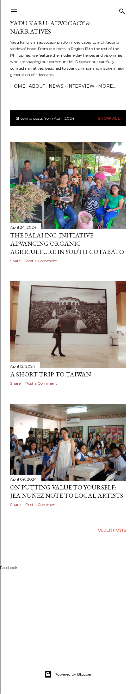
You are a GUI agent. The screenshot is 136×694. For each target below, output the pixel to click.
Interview (81, 86)
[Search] (122, 10)
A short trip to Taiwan (50, 374)
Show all (109, 118)
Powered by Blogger (73, 674)
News (56, 86)
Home (17, 86)
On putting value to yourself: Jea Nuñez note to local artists (66, 491)
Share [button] (15, 260)
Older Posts (112, 530)
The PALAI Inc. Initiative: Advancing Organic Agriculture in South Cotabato (67, 243)
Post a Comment (41, 260)
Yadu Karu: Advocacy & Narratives (50, 27)
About (37, 86)
